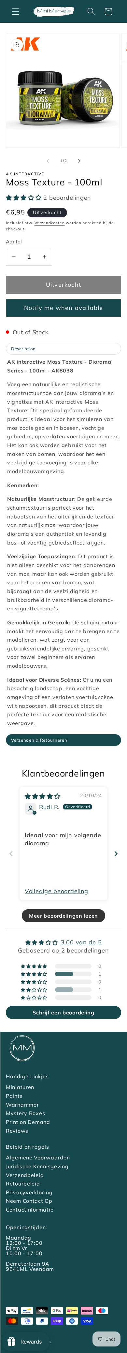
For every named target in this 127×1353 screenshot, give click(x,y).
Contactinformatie (29, 1209)
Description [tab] (23, 348)
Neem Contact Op (29, 1201)
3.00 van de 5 (81, 942)
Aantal (14, 241)
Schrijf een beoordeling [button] (63, 1012)
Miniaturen (20, 1087)
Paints (14, 1096)
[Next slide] (116, 853)
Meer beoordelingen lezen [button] (63, 915)
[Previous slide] (11, 853)
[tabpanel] (63, 545)
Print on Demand (28, 1122)
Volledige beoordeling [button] (56, 891)
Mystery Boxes (25, 1113)
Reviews (17, 1131)
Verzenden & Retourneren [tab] (39, 740)
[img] (43, 796)
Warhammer (22, 1104)
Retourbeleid (23, 1183)
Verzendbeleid (25, 1175)
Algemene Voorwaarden (38, 1157)
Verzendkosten (50, 222)
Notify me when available (63, 308)
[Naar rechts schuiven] (79, 160)
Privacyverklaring (29, 1192)
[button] (15, 11)
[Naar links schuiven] (48, 160)
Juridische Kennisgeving (37, 1166)
